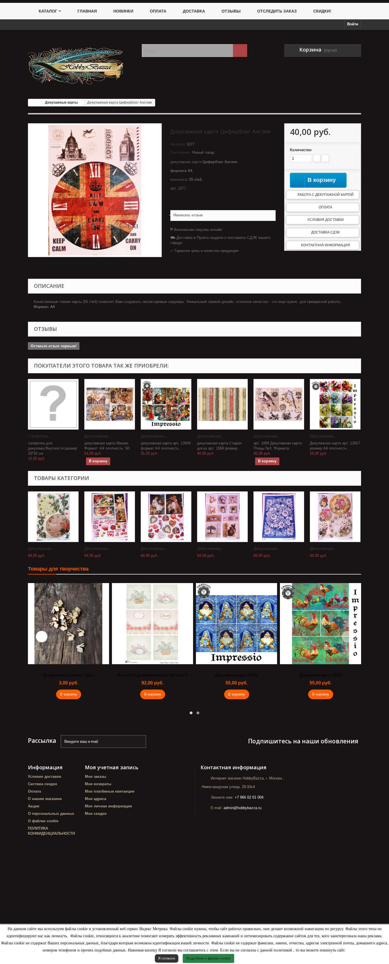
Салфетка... (39, 436)
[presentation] (41, 636)
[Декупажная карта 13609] (166, 404)
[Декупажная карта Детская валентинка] (166, 516)
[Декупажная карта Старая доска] (222, 404)
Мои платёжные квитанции (109, 791)
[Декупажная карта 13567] (335, 404)
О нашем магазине (45, 799)
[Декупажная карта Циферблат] (53, 516)
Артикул (177, 144)
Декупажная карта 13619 (236, 675)
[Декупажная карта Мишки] (109, 404)
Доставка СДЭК (325, 232)
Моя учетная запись (111, 767)
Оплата (325, 207)
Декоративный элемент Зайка (68, 675)
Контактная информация (325, 245)
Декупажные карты (61, 102)
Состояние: (180, 152)
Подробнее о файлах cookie (208, 958)
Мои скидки (96, 813)
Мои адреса (95, 799)
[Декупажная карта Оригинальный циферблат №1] (335, 516)
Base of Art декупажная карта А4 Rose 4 (152, 675)
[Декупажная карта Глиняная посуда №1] (222, 516)
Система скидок (42, 784)
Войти (352, 24)
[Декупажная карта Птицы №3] (278, 404)
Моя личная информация (108, 806)
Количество (301, 150)
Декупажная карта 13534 (320, 675)
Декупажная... (97, 436)
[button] (191, 713)
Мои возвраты (98, 784)
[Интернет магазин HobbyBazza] (80, 62)
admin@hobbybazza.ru (242, 808)
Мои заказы (95, 776)
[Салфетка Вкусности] (53, 404)
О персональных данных (51, 813)
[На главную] (33, 102)
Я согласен (166, 958)
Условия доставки (325, 220)
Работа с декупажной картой (326, 195)
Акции (33, 806)
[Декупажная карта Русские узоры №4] (278, 516)
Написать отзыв (188, 215)
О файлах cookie (43, 821)
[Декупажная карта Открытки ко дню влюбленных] (109, 516)
